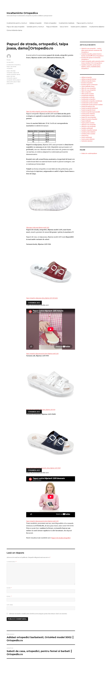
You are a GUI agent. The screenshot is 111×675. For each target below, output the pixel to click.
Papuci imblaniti (51, 27)
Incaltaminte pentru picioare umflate (92, 104)
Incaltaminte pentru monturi (17, 23)
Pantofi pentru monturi (88, 115)
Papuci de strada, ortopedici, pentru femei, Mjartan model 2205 (42, 111)
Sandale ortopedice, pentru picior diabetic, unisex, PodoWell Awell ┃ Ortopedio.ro (91, 66)
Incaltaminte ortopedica (13, 64)
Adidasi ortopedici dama (88, 81)
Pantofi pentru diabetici (88, 113)
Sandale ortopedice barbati (89, 130)
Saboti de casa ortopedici (88, 124)
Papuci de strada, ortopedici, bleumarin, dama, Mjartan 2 (40, 468)
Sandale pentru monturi (35, 27)
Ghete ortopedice (50, 23)
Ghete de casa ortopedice (88, 88)
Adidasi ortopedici (35, 23)
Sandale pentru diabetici (88, 132)
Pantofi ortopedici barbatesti (89, 108)
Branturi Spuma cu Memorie (89, 84)
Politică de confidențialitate (89, 153)
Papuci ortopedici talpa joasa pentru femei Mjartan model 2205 (42, 353)
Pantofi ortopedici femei (88, 110)
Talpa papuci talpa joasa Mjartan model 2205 (37, 227)
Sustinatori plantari (86, 141)
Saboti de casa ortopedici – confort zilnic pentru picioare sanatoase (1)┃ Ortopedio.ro (91, 50)
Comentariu (11, 561)
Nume (9, 588)
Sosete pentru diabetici (79, 27)
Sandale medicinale (87, 128)
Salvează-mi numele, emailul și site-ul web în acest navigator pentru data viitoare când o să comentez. (38, 613)
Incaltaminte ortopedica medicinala (91, 101)
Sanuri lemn (64, 27)
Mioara (8, 60)
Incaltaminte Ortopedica (22, 13)
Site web (10, 604)
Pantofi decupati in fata (88, 106)
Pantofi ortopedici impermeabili (90, 112)
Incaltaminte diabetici (96, 27)
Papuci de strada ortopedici (61, 538)
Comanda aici (34, 303)
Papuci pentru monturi (85, 23)
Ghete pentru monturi (87, 93)
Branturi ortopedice (87, 83)
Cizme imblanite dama (14, 30)
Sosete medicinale (86, 137)
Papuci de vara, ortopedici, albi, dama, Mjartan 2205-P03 (40, 409)
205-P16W (58, 468)
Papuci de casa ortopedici (15, 27)
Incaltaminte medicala (66, 23)
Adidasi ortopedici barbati (88, 79)
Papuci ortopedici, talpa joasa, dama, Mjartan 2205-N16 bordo (42, 298)
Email (9, 596)
